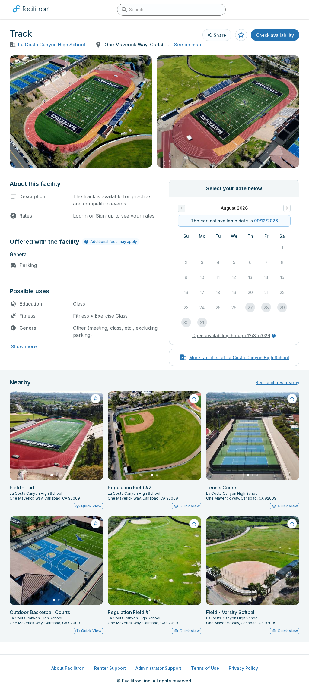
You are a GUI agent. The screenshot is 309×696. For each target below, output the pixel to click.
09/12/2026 (266, 220)
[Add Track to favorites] (241, 35)
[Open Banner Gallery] (81, 111)
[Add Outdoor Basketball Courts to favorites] (95, 523)
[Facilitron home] (31, 14)
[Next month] (287, 208)
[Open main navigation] (295, 9)
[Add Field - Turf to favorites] (95, 398)
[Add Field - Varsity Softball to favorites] (292, 523)
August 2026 (234, 208)
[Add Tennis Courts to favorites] (292, 398)
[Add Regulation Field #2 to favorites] (194, 398)
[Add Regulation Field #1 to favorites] (194, 523)
